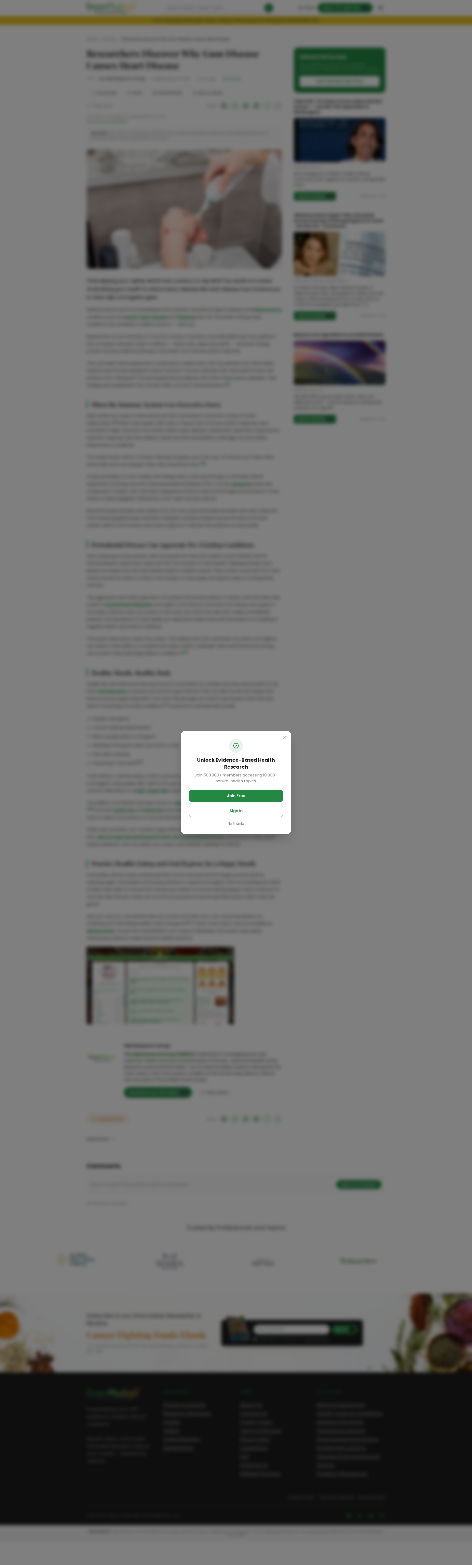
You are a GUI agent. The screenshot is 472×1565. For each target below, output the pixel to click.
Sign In (236, 811)
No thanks (236, 823)
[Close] (284, 737)
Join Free (236, 796)
